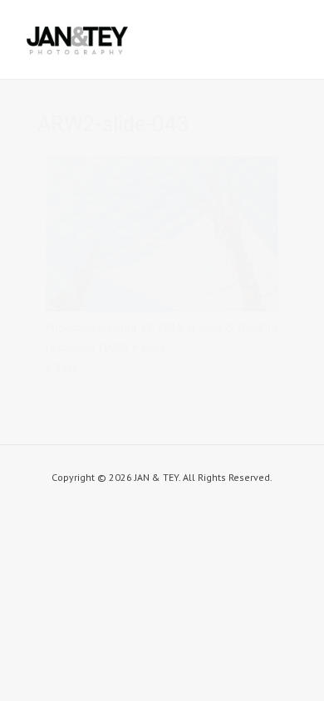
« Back (61, 367)
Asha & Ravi (229, 327)
